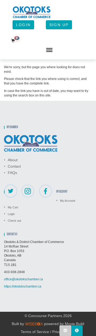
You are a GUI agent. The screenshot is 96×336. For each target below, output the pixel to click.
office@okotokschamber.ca (23, 279)
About (13, 160)
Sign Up (59, 25)
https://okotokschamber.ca (22, 286)
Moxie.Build (74, 324)
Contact (14, 166)
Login (23, 25)
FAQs (12, 173)
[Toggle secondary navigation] (49, 50)
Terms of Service (35, 332)
